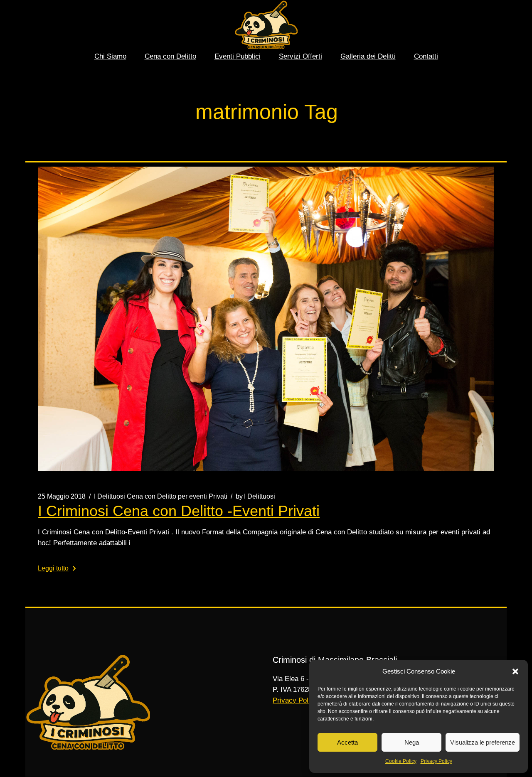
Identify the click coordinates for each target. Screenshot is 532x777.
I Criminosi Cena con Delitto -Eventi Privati (179, 510)
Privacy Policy (436, 761)
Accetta (347, 742)
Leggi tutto (53, 568)
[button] (515, 671)
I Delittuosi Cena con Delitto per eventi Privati (160, 496)
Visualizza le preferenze (482, 742)
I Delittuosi (255, 496)
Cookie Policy (400, 761)
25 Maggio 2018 (62, 496)
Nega (411, 742)
